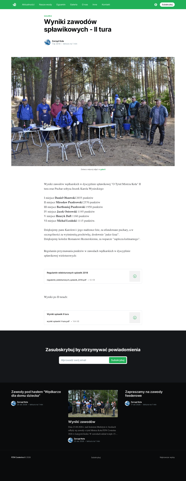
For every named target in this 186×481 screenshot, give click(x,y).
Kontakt (106, 4)
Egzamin (61, 4)
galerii (102, 169)
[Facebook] (155, 4)
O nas (85, 4)
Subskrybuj (167, 4)
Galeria (73, 4)
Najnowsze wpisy (167, 457)
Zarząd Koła (58, 41)
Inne (95, 4)
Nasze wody (45, 4)
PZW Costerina (17, 457)
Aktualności (28, 4)
